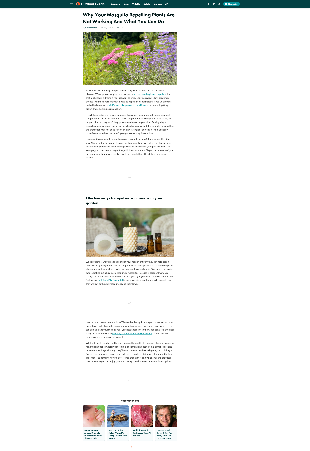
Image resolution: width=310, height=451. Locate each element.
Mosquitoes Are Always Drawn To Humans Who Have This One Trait (93, 434)
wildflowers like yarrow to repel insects (128, 105)
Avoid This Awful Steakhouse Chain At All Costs (142, 433)
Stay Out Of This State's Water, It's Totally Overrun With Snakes (117, 434)
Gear (126, 3)
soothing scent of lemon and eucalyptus (132, 333)
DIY (167, 3)
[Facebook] (208, 4)
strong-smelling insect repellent (150, 94)
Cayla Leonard (91, 28)
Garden (158, 3)
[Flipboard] (214, 4)
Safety (146, 3)
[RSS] (219, 4)
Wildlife (136, 3)
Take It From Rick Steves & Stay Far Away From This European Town (164, 434)
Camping (115, 3)
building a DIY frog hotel (110, 280)
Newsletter (233, 4)
